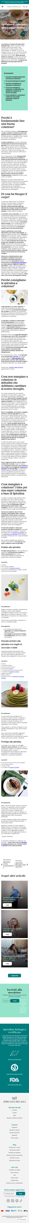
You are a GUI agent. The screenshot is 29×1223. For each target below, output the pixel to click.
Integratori (14, 1127)
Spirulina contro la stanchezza (14, 1155)
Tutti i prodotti (14, 1138)
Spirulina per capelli (14, 1150)
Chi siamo (14, 1110)
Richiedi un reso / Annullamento (14, 1183)
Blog (14, 1115)
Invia (14, 1001)
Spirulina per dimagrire (14, 1152)
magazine (7, 22)
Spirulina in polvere (14, 1130)
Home (2, 22)
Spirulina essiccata (14, 1132)
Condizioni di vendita (14, 1170)
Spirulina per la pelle (14, 1160)
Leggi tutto (14, 975)
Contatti (14, 1112)
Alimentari (14, 1135)
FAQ (14, 1175)
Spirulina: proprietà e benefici (14, 1118)
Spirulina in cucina (14, 1157)
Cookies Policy (14, 1180)
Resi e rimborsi (14, 1172)
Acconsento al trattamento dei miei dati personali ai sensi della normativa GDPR (23, 1006)
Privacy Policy (14, 1177)
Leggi (7, 905)
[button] (24, 7)
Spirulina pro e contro (14, 1147)
